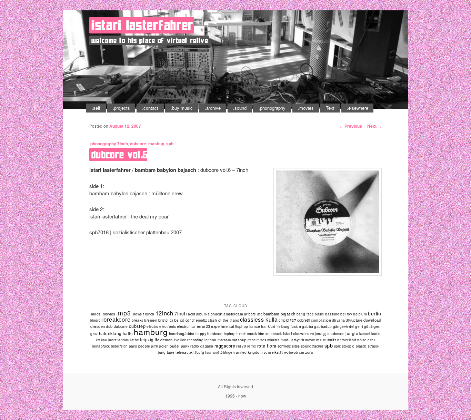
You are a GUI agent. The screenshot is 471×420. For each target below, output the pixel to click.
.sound (240, 108)
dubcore (138, 143)
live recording (191, 339)
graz (94, 333)
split (337, 346)
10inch (148, 314)
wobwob (291, 352)
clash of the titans (223, 320)
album (201, 314)
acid (191, 314)
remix (251, 346)
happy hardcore (209, 333)
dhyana (338, 320)
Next (374, 126)
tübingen (227, 352)
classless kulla (259, 319)
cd (182, 320)
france (254, 326)
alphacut (215, 314)
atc (259, 313)
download (372, 320)
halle (128, 333)
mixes (261, 340)
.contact (150, 108)
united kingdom (249, 352)
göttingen (372, 326)
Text (330, 108)
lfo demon (164, 339)
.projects (121, 108)
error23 (203, 326)
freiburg (283, 326)
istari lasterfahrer (142, 25)
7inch (122, 143)
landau (123, 340)
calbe (174, 320)
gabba (307, 326)
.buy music (182, 108)
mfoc (252, 339)
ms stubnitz (326, 339)
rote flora (267, 346)
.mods (95, 313)
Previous (350, 126)
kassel (364, 333)
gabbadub (323, 326)
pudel (175, 346)
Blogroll (96, 320)
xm (301, 352)
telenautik (184, 352)
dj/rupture (354, 320)
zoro (309, 352)
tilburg (198, 352)
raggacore (225, 346)
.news (137, 314)
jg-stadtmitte (333, 333)
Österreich (119, 346)
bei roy (346, 314)
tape (171, 352)
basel (319, 313)
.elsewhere (357, 108)
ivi (312, 333)
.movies (306, 108)
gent (359, 326)
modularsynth (292, 339)
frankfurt (268, 326)
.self (96, 108)
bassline (332, 313)
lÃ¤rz (112, 340)
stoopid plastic (354, 346)
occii (371, 340)
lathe (134, 340)
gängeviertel (343, 326)
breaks (137, 320)
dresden (97, 326)
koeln (376, 333)
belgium (360, 313)
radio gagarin (201, 346)
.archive (213, 108)
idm (261, 333)
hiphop (230, 333)
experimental (222, 326)
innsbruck (273, 333)
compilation (321, 320)
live (177, 340)
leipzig (146, 339)
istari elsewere (296, 333)
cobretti (303, 320)
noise (362, 339)
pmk (154, 346)
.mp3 (123, 313)
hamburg (151, 332)
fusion (296, 326)
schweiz (284, 346)
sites (296, 346)
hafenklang (110, 333)
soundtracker (312, 346)
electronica (186, 326)
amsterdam (233, 313)
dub (109, 326)
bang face (305, 314)
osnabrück (101, 346)
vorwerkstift (273, 352)
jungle (351, 333)
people (144, 346)
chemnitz (199, 320)
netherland (346, 339)
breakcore (117, 319)
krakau (101, 339)
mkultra (273, 339)
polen (164, 346)
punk (185, 346)
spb (169, 143)
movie (310, 340)
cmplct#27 (287, 320)
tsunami (212, 352)
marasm (224, 340)
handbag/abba (181, 333)
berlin (374, 313)
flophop (241, 326)
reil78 (241, 346)
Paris (133, 346)
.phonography (272, 108)
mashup (156, 143)
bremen (150, 320)
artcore (250, 314)
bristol (163, 320)
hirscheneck (247, 333)
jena (318, 333)
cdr (188, 320)
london (210, 340)
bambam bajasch (279, 313)
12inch (164, 313)
